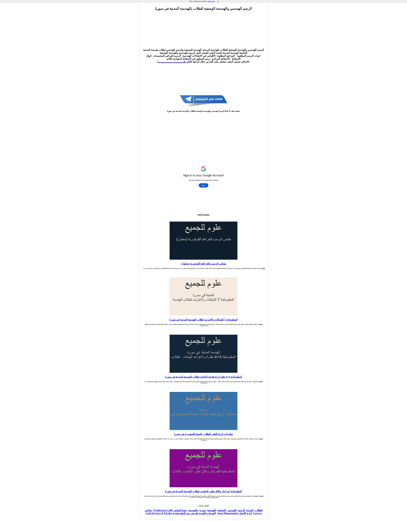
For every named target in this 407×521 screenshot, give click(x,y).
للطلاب (259, 510)
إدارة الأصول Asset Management (234, 513)
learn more (211, 1)
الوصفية (222, 510)
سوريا (203, 510)
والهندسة (193, 510)
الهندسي (232, 510)
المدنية (249, 510)
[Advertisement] (203, 31)
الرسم (241, 510)
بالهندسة (211, 510)
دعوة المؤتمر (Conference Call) (170, 510)
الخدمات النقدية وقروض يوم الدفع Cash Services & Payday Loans (181, 513)
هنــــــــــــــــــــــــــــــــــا (172, 61)
